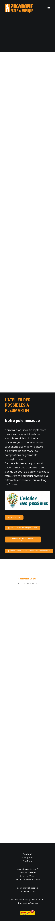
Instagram (27, 857)
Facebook (27, 854)
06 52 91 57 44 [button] (15, 517)
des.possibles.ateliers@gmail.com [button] (24, 528)
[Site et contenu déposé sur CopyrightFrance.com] (27, 914)
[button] (49, 8)
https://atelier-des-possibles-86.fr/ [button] (24, 539)
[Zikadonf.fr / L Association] (19, 8)
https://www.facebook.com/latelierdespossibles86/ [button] (30, 551)
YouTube (27, 861)
